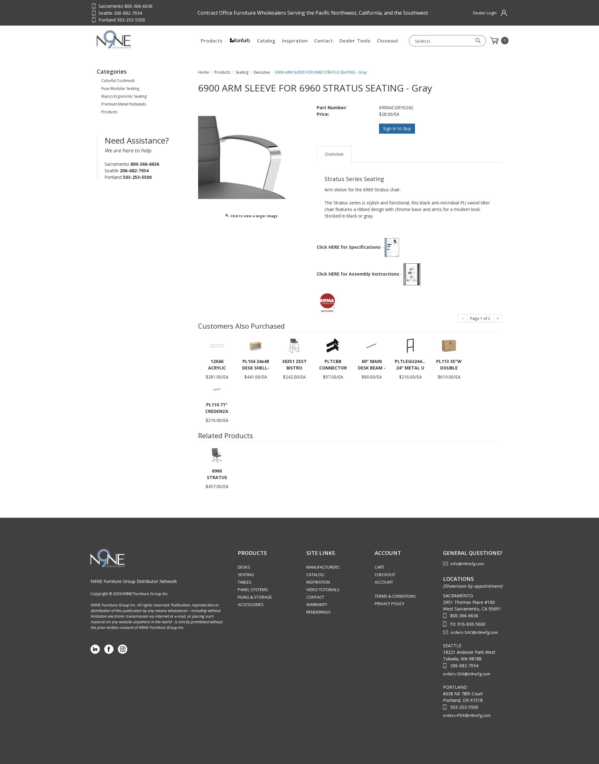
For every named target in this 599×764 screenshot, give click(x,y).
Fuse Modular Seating (120, 88)
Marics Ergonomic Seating (124, 96)
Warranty (316, 604)
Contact (323, 40)
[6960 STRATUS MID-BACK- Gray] (217, 455)
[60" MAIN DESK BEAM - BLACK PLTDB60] (372, 345)
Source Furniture (127, 39)
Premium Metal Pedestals (123, 104)
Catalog (266, 40)
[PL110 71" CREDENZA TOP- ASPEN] (217, 389)
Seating (246, 574)
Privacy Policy (389, 603)
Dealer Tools (355, 40)
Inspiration (295, 40)
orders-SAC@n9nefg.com (474, 632)
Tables (244, 582)
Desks (244, 567)
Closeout (387, 40)
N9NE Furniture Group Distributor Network (133, 581)
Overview (334, 154)
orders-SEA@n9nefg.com (466, 674)
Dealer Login (485, 13)
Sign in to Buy (397, 128)
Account (384, 582)
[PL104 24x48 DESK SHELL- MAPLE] (255, 345)
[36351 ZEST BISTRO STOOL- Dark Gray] (294, 345)
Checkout (385, 574)
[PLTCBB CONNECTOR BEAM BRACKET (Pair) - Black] (333, 345)
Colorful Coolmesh (118, 80)
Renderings (318, 612)
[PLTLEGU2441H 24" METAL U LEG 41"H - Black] (410, 345)
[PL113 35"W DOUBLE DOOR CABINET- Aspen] (449, 345)
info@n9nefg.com (467, 563)
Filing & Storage (255, 597)
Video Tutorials (322, 589)
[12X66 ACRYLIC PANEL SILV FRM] (217, 345)
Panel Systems (253, 589)
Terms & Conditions (395, 596)
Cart (379, 567)
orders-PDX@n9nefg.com (467, 715)
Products (212, 40)
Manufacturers (322, 567)
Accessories (251, 604)
